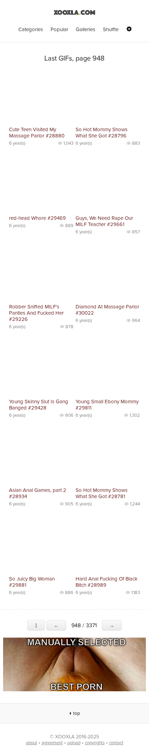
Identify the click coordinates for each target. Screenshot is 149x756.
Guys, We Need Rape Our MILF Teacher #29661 (104, 221)
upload (73, 743)
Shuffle (111, 29)
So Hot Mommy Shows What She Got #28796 (102, 132)
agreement (52, 743)
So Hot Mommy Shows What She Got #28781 (102, 493)
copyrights (95, 743)
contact (116, 743)
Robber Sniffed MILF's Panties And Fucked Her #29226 (36, 313)
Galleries (85, 29)
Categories (30, 29)
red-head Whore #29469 (37, 218)
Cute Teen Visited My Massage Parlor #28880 (36, 132)
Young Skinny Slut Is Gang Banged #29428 (38, 404)
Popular (59, 29)
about (31, 743)
